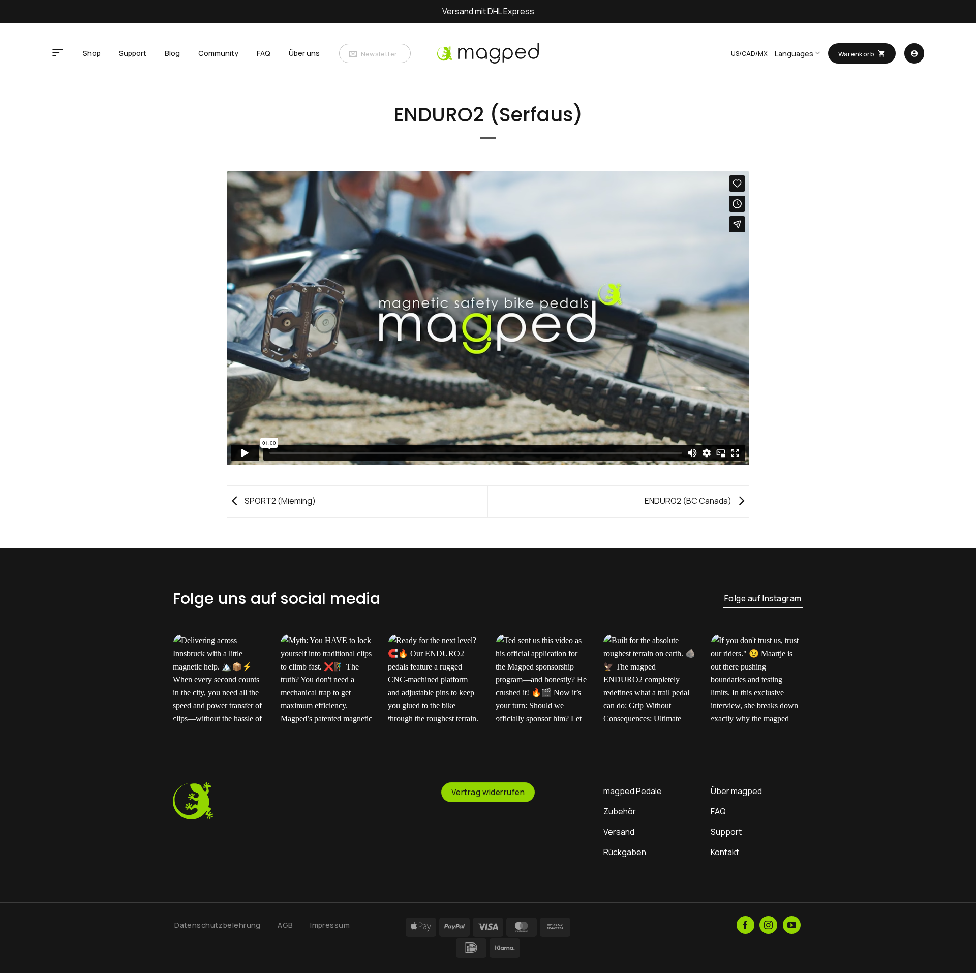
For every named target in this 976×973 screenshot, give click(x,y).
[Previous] (191, 687)
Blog (172, 53)
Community (218, 53)
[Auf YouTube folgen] (792, 925)
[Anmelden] (914, 53)
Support (132, 53)
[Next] (785, 687)
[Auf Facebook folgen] (745, 925)
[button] (58, 53)
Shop (92, 53)
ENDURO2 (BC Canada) (689, 500)
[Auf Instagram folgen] (768, 925)
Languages (794, 53)
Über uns (304, 53)
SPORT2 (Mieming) (279, 500)
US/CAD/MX (749, 53)
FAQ (263, 53)
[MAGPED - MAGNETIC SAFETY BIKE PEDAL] (488, 53)
